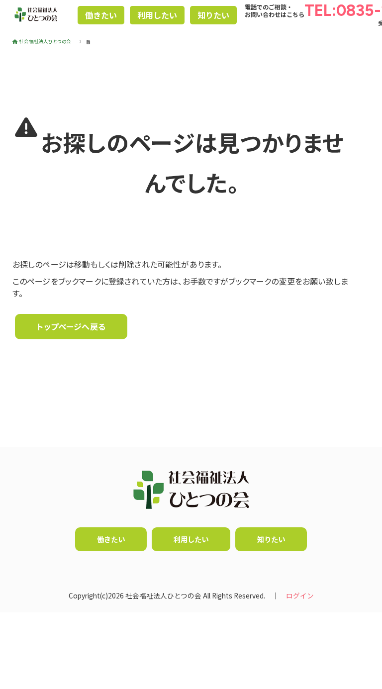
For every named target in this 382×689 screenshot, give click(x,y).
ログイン (300, 595)
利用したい (157, 15)
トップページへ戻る (71, 326)
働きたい (101, 15)
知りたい (213, 15)
